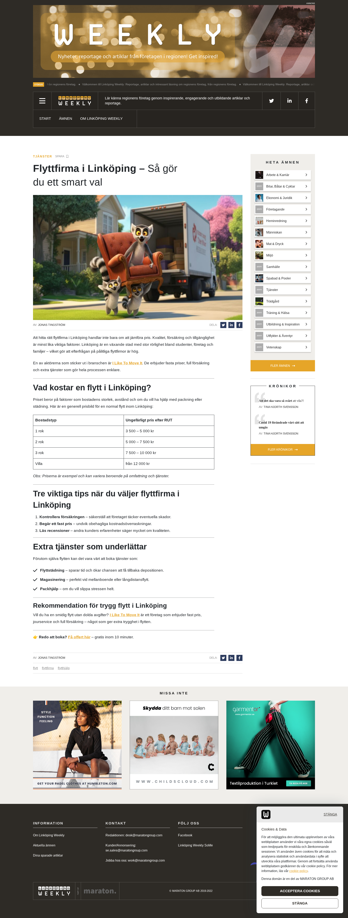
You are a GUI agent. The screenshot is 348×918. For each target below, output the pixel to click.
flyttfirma (48, 668)
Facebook (185, 835)
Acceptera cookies (300, 891)
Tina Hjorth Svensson (281, 406)
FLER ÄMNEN (280, 365)
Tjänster (42, 156)
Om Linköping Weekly (101, 119)
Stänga (330, 814)
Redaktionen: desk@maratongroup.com (134, 835)
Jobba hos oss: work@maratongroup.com (135, 860)
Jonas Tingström (51, 324)
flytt (35, 668)
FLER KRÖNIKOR (280, 449)
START (45, 119)
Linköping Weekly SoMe (195, 845)
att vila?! (281, 400)
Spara (59, 156)
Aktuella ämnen (44, 845)
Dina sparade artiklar (48, 855)
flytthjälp (64, 668)
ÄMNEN (65, 119)
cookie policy (298, 871)
